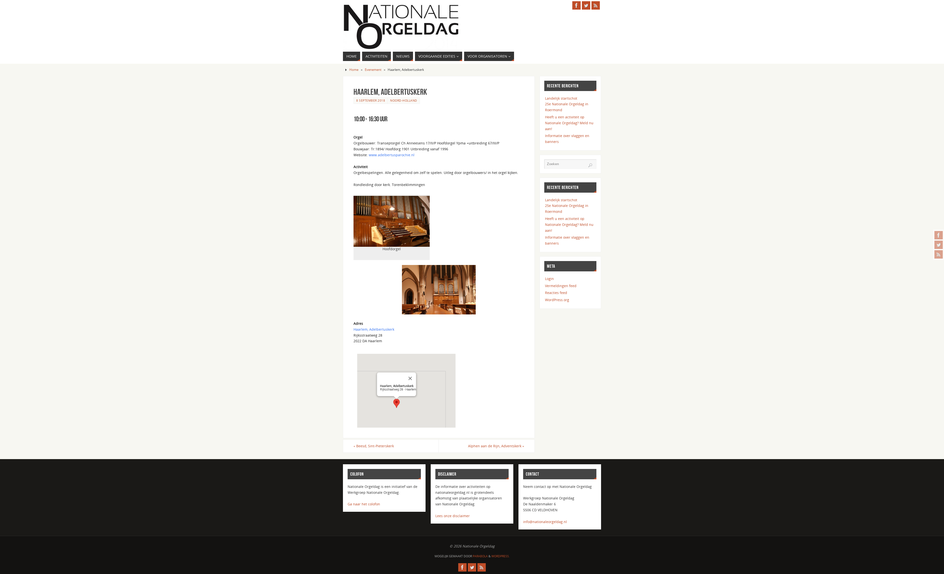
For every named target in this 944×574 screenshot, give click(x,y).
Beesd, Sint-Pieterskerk (374, 446)
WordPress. (500, 556)
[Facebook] (938, 235)
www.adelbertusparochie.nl (391, 155)
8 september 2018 (370, 100)
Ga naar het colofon (364, 504)
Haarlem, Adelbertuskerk (374, 329)
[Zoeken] (590, 165)
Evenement (373, 70)
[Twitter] (938, 245)
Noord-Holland (403, 100)
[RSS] (938, 254)
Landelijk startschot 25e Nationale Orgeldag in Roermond (566, 104)
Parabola (480, 556)
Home (353, 70)
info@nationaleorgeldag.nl (545, 521)
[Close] (410, 378)
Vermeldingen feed (560, 285)
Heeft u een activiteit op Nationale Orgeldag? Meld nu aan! (569, 123)
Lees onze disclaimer (452, 515)
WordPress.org (557, 299)
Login (549, 278)
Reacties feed (556, 292)
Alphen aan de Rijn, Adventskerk (496, 446)
